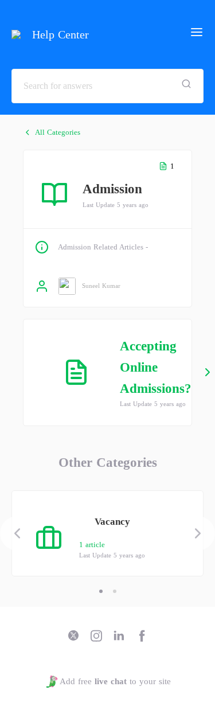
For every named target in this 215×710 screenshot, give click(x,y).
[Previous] (17, 533)
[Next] (198, 533)
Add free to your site (115, 681)
